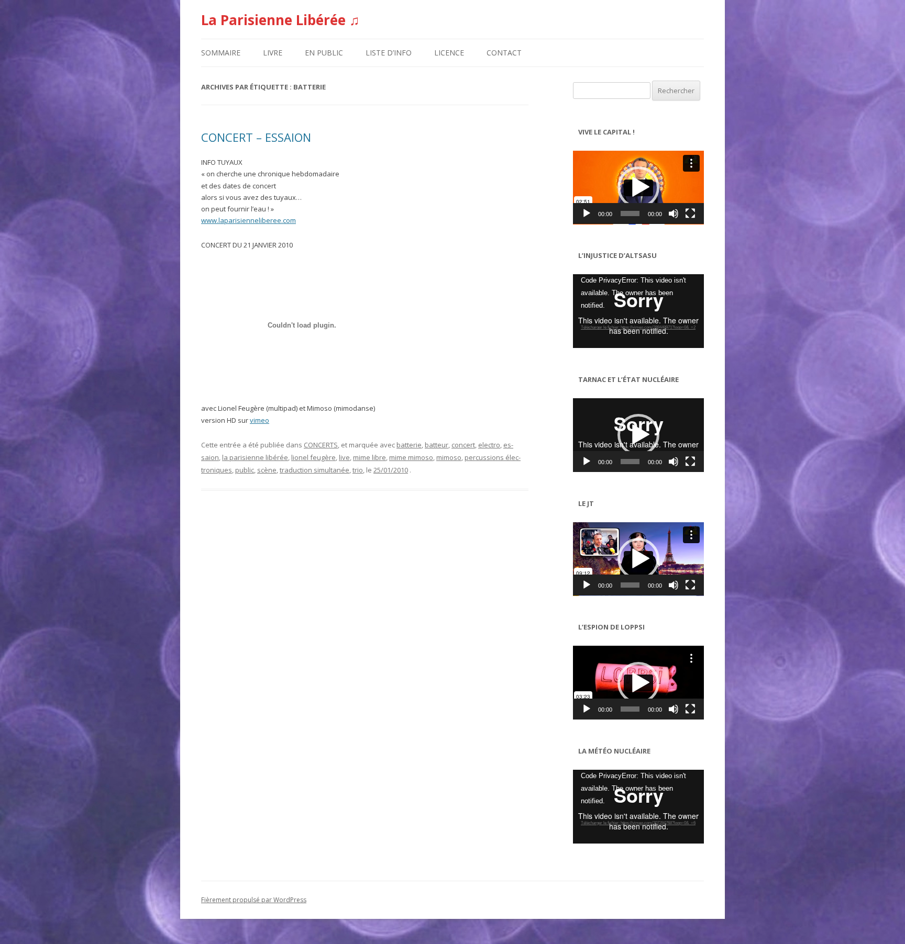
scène (267, 470)
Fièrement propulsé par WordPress (253, 899)
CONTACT (504, 53)
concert (463, 444)
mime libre (369, 457)
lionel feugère (313, 457)
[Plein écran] (690, 213)
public (244, 470)
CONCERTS (321, 444)
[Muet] (673, 213)
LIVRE (272, 53)
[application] (638, 187)
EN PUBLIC (324, 53)
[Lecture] (586, 213)
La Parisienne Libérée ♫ (280, 19)
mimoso (448, 457)
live (344, 457)
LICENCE (449, 53)
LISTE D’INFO (389, 53)
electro (489, 444)
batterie (409, 444)
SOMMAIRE (220, 53)
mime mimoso (411, 457)
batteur (436, 444)
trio (357, 470)
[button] (638, 187)
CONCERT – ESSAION (256, 137)
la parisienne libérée (255, 457)
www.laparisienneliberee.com (248, 220)
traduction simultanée (314, 470)
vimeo (259, 420)
